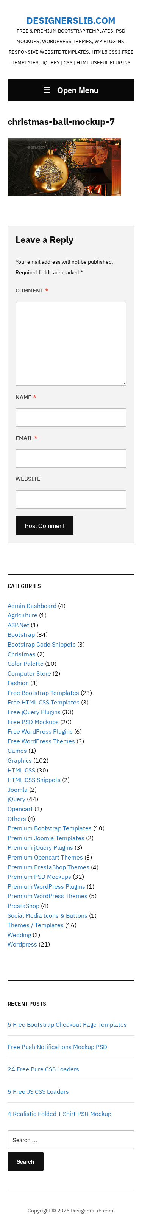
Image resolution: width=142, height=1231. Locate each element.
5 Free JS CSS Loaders (38, 1091)
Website (28, 478)
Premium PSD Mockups (39, 876)
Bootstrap (21, 634)
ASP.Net (18, 625)
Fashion (18, 683)
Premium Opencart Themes (45, 857)
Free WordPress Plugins (40, 731)
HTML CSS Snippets (34, 779)
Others (17, 818)
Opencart (20, 809)
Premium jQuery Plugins (40, 847)
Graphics (20, 760)
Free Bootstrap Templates (43, 692)
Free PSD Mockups (33, 722)
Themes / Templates (36, 925)
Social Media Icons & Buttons (47, 915)
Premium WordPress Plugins (46, 886)
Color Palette (26, 663)
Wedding (19, 935)
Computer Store (29, 673)
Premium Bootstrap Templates (50, 828)
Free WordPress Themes (41, 741)
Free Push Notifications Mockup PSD (57, 1047)
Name (26, 397)
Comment (32, 290)
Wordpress (22, 944)
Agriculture (22, 615)
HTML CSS (21, 770)
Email (26, 437)
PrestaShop (23, 905)
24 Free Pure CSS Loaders (43, 1069)
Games (17, 750)
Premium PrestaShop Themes (48, 867)
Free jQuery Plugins (34, 712)
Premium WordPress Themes (47, 896)
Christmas (22, 654)
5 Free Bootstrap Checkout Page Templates (67, 1024)
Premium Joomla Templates (46, 838)
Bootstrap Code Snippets (42, 644)
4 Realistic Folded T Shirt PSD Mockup (59, 1114)
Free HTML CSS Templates (44, 702)
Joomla (18, 789)
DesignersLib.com (71, 20)
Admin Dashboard (32, 605)
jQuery (16, 799)
